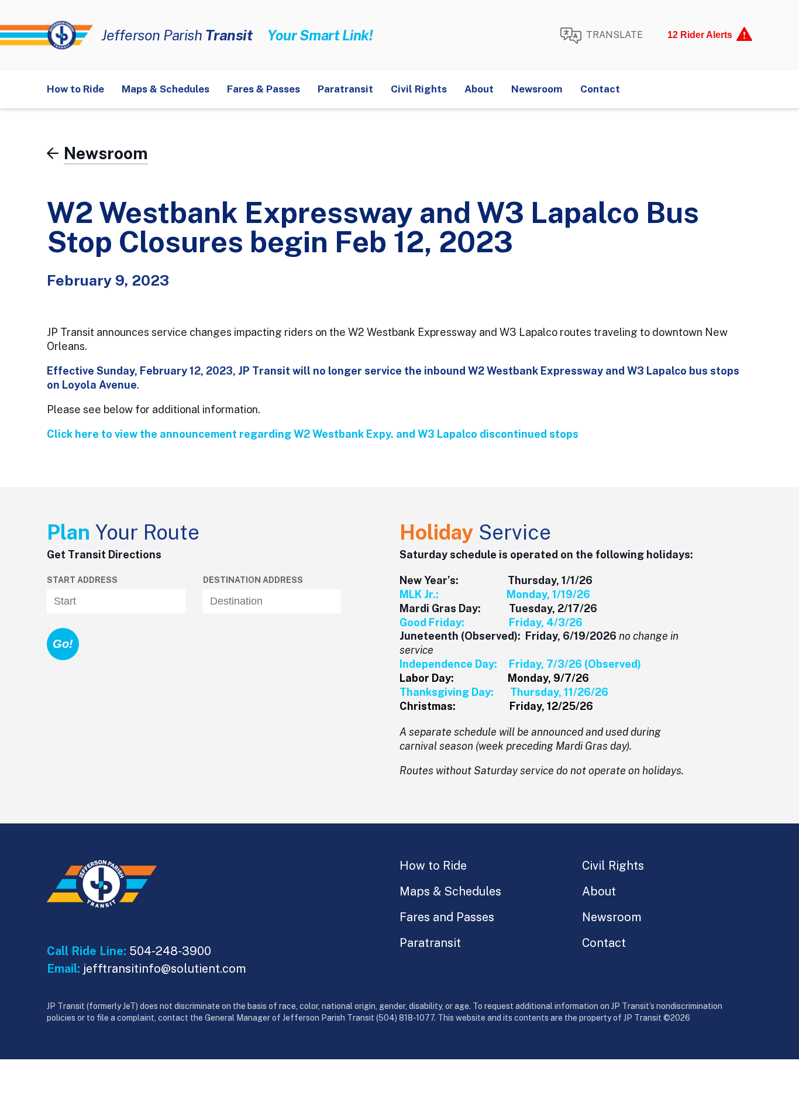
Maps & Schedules (165, 89)
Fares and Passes (446, 917)
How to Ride (75, 89)
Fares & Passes (263, 89)
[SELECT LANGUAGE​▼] (601, 36)
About (479, 89)
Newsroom (537, 89)
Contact (600, 89)
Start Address (82, 580)
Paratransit (345, 89)
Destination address (253, 580)
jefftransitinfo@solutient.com (164, 969)
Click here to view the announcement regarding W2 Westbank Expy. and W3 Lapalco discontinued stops (312, 434)
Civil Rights (419, 89)
